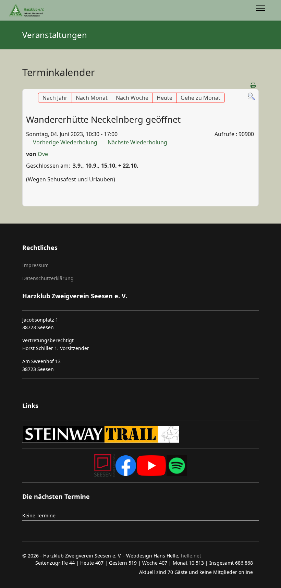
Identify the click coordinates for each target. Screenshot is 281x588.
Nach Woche (132, 97)
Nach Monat (92, 97)
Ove (43, 154)
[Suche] (251, 96)
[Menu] (260, 10)
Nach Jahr (55, 97)
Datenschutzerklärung (48, 278)
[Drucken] (254, 85)
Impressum (35, 265)
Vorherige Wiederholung (65, 142)
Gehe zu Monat (200, 97)
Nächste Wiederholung (137, 142)
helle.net (190, 555)
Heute (164, 97)
